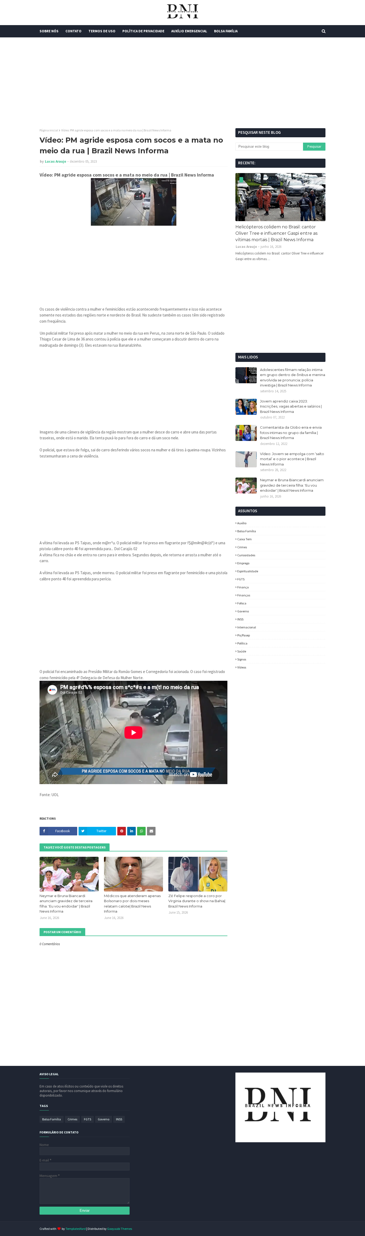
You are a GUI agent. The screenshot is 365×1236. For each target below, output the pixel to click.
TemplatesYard (75, 1229)
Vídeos (241, 667)
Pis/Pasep (243, 635)
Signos (241, 659)
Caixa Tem (244, 539)
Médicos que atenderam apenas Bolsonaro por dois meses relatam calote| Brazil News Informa (132, 904)
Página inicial (49, 130)
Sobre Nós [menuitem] (49, 31)
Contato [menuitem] (73, 31)
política (242, 643)
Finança (243, 587)
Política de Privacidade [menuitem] (143, 31)
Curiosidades (246, 555)
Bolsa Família (246, 531)
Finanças (243, 595)
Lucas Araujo (55, 161)
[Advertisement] (182, 82)
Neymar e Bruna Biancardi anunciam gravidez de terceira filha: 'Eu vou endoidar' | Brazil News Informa (66, 904)
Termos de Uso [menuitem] (101, 31)
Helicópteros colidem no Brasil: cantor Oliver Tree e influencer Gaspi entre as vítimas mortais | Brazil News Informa (276, 233)
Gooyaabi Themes (119, 1229)
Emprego (243, 563)
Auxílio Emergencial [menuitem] (189, 31)
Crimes (242, 547)
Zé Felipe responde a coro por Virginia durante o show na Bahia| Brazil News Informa (196, 901)
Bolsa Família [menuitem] (226, 31)
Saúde (241, 651)
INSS (240, 619)
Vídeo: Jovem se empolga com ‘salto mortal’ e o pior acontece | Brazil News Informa (292, 459)
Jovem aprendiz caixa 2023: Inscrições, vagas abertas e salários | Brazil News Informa (291, 406)
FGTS (240, 579)
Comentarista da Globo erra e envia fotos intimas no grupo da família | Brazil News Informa (291, 432)
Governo (243, 611)
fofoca (241, 603)
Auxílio (241, 523)
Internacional (246, 627)
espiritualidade (247, 571)
